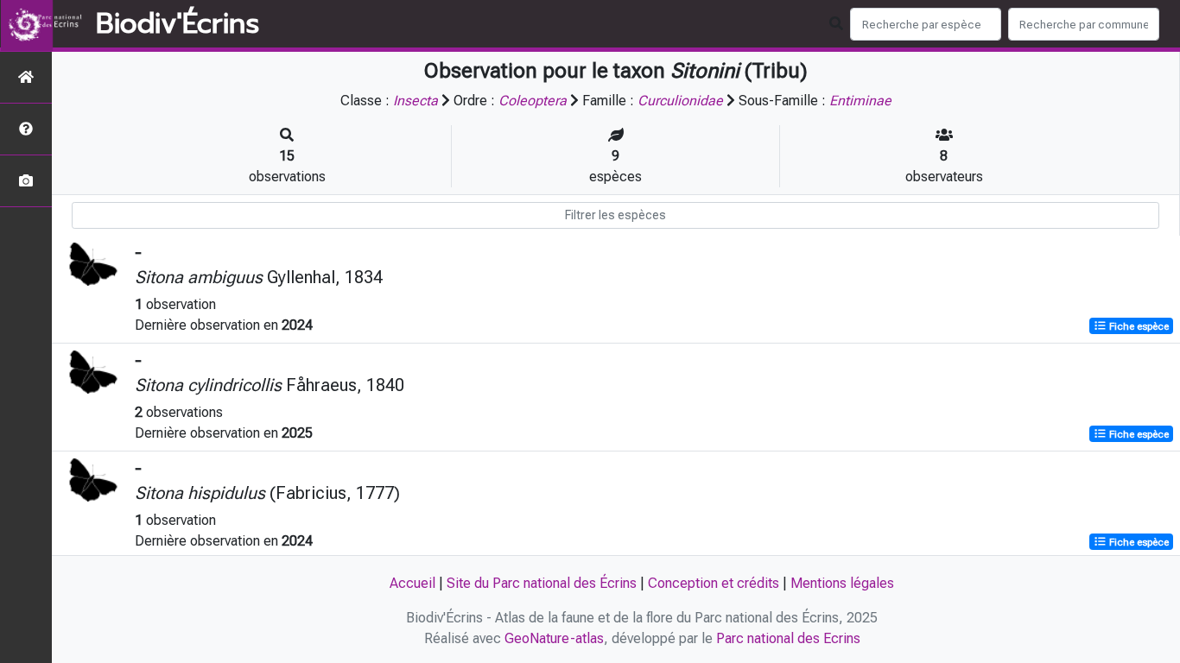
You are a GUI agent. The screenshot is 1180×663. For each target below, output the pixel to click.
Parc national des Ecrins (788, 638)
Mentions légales (842, 583)
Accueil (412, 583)
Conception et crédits (713, 583)
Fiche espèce (1138, 326)
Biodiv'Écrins (177, 24)
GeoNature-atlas (554, 638)
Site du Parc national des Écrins (542, 583)
